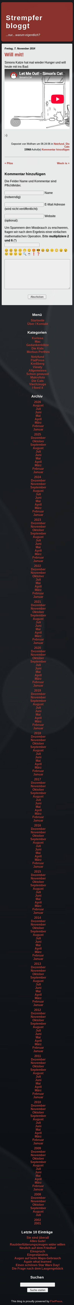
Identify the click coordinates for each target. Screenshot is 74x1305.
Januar (38, 429)
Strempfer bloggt (24, 22)
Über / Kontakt (37, 323)
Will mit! (14, 54)
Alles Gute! (38, 1241)
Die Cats (66, 145)
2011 (37, 1056)
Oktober (38, 441)
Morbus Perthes (38, 352)
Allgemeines (37, 370)
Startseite (37, 320)
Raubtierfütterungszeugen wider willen (37, 1244)
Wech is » (63, 163)
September (38, 444)
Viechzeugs (37, 384)
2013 (37, 963)
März (38, 422)
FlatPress (37, 360)
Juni (38, 412)
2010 (37, 1102)
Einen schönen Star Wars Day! (38, 1265)
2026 (37, 402)
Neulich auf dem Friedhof (38, 1248)
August (38, 405)
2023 (37, 519)
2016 (37, 825)
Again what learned (37, 1261)
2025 (37, 434)
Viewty (37, 367)
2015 (37, 871)
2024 (37, 477)
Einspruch (37, 1251)
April (38, 419)
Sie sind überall (38, 1237)
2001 (37, 1223)
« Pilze (9, 163)
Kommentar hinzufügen (55, 149)
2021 (37, 601)
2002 (37, 1220)
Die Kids (37, 348)
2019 (37, 690)
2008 (37, 1194)
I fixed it (37, 387)
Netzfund (59, 143)
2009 (37, 1148)
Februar (38, 426)
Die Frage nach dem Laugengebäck (37, 1268)
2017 (37, 779)
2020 (37, 647)
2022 (37, 566)
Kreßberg (37, 363)
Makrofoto (37, 377)
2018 (37, 733)
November (38, 484)
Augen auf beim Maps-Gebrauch (37, 1258)
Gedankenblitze (37, 345)
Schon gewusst (37, 374)
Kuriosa (37, 338)
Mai (38, 415)
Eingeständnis (37, 1254)
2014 (37, 917)
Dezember (38, 437)
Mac (38, 341)
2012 (37, 1010)
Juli (38, 408)
